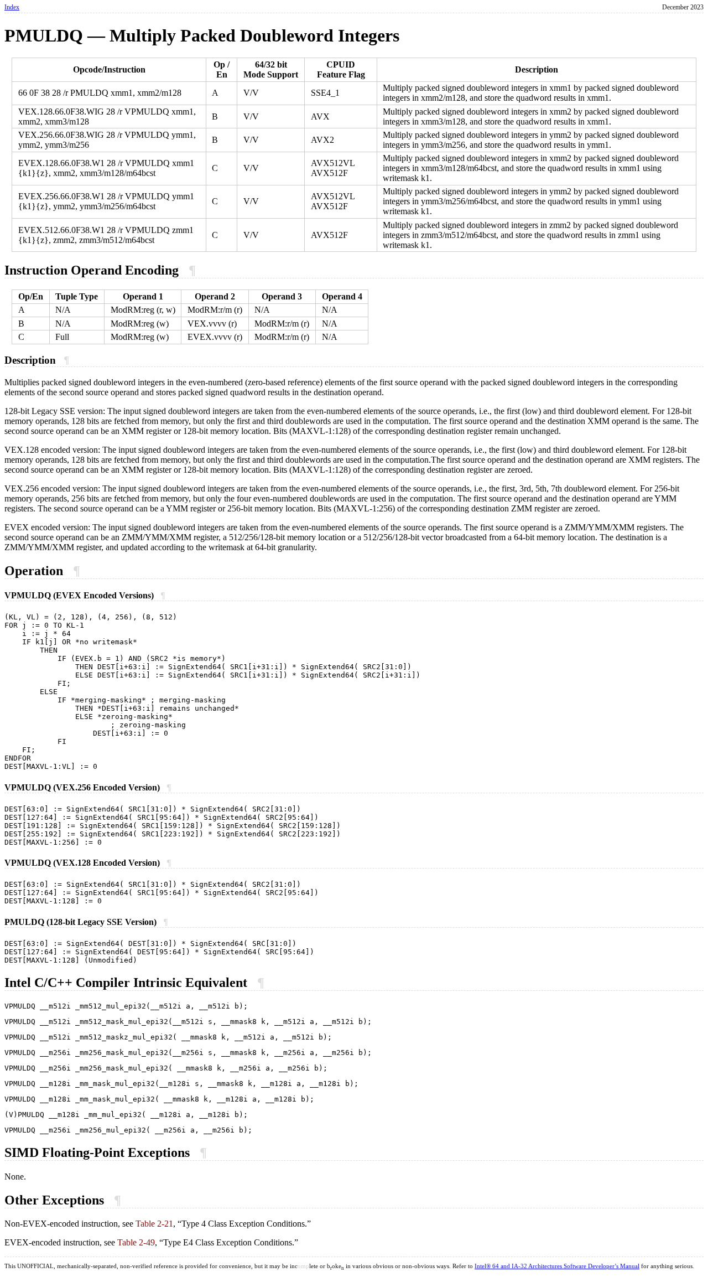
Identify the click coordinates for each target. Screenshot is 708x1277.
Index (11, 7)
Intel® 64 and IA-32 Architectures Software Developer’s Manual (557, 1266)
